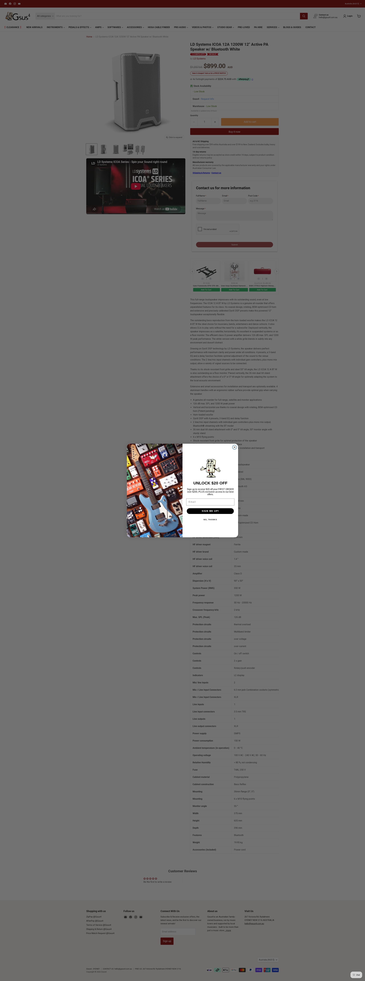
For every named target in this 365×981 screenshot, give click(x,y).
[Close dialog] (234, 447)
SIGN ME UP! (210, 511)
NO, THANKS (210, 520)
